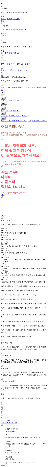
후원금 (3, 19)
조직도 (26, 87)
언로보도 (12, 116)
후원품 (9, 19)
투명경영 (37, 87)
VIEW (3, 195)
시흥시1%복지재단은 (9, 87)
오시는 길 (43, 121)
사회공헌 (16, 19)
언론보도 (12, 70)
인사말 (20, 87)
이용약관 (4, 418)
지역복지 (16, 53)
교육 (11, 53)
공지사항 (4, 70)
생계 (2, 53)
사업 (2, 38)
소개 (2, 72)
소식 (2, 55)
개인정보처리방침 (8, 420)
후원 (2, 4)
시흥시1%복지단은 (8, 121)
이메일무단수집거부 (9, 423)
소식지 (18, 70)
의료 (6, 53)
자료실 (24, 70)
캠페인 (3, 21)
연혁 (31, 87)
